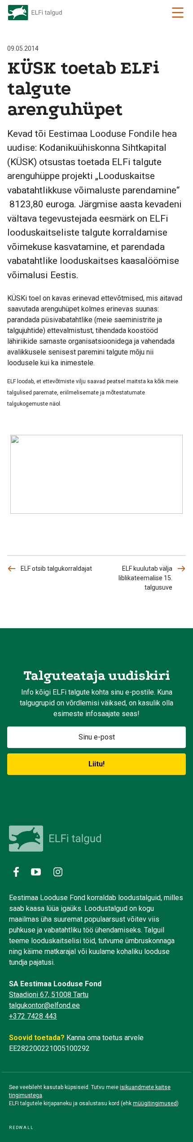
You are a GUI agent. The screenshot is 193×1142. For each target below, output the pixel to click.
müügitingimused (155, 1103)
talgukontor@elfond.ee (44, 1005)
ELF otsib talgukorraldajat (56, 568)
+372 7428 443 (33, 1016)
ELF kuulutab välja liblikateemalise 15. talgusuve (145, 578)
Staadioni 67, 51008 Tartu (48, 994)
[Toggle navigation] (177, 12)
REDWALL (21, 1127)
